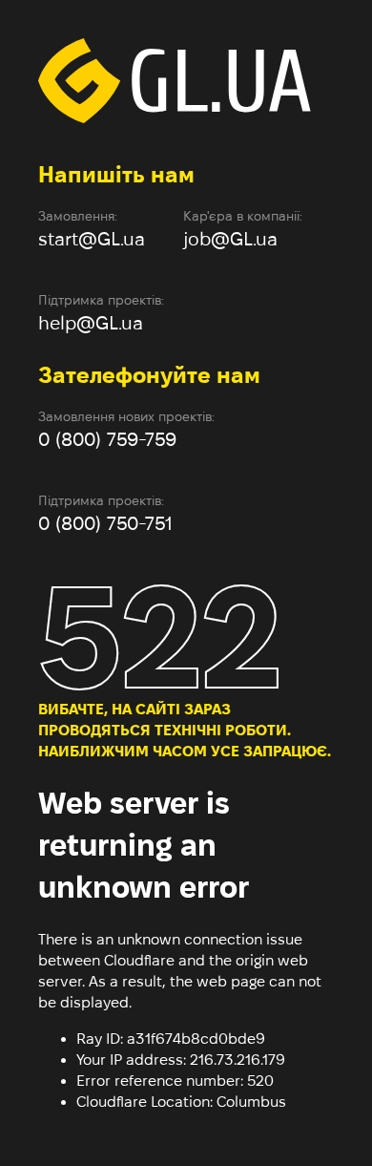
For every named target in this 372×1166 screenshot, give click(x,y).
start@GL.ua (91, 238)
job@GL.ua (230, 238)
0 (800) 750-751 (105, 523)
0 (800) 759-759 (107, 439)
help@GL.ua (90, 322)
